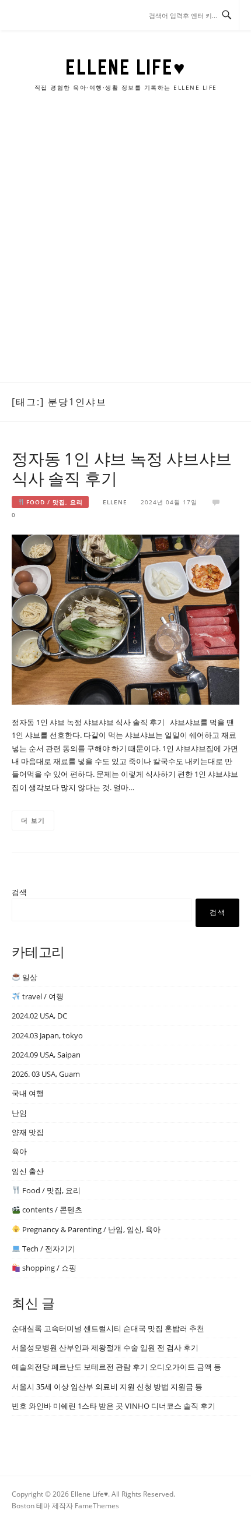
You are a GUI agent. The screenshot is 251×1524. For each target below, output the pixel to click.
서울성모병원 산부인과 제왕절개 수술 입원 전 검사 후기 (105, 1347)
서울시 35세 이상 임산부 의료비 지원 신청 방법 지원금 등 (107, 1386)
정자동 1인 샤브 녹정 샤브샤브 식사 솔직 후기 (122, 468)
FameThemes (97, 1506)
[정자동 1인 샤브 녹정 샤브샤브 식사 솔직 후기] (125, 619)
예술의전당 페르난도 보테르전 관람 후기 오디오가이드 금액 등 (116, 1367)
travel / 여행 (42, 996)
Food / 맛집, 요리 (53, 502)
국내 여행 (28, 1093)
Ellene (115, 502)
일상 (28, 977)
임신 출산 (28, 1171)
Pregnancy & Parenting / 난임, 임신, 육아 (90, 1229)
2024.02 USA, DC (39, 1015)
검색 (19, 892)
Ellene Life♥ (125, 67)
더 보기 (33, 820)
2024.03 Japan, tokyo (47, 1035)
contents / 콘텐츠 (51, 1209)
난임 (19, 1113)
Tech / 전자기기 (47, 1248)
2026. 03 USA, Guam (46, 1074)
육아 (19, 1151)
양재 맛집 (28, 1132)
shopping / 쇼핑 (48, 1268)
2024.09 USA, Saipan (46, 1054)
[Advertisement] (125, 251)
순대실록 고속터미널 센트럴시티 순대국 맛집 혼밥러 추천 (108, 1328)
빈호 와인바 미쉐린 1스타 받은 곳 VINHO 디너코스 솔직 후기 (113, 1406)
